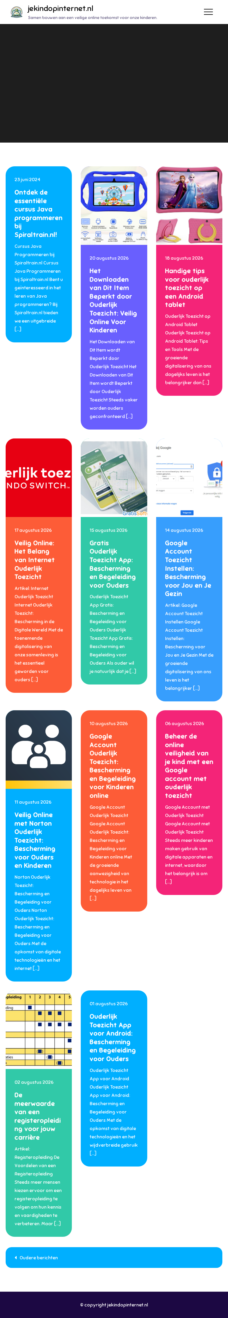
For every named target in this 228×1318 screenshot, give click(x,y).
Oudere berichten (39, 1258)
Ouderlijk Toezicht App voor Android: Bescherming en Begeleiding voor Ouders (113, 1037)
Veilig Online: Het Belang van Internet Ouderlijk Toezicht (35, 560)
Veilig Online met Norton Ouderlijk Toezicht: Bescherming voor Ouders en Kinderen (35, 840)
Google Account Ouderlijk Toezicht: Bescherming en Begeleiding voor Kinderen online (113, 766)
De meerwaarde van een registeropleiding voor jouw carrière (38, 1116)
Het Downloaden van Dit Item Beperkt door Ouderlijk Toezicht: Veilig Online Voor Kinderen (113, 300)
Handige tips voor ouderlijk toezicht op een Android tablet (187, 288)
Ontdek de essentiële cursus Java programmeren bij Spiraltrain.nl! (39, 213)
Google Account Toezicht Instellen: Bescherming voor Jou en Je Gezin (188, 568)
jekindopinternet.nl (60, 8)
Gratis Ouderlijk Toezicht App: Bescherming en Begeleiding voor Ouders (113, 564)
